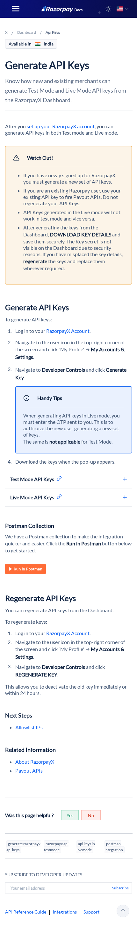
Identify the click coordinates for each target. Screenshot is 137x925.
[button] (108, 9)
